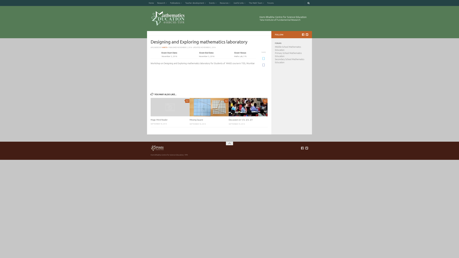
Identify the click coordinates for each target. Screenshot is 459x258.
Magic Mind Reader (159, 120)
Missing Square (196, 120)
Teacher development (194, 3)
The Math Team (255, 3)
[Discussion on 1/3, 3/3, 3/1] (248, 107)
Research (161, 3)
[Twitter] (307, 34)
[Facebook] (303, 34)
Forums (270, 3)
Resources (224, 3)
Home (151, 3)
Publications (175, 3)
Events (212, 3)
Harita (164, 47)
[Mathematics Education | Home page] (168, 18)
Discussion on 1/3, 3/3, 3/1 (241, 120)
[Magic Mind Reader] (170, 107)
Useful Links (239, 3)
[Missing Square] (209, 107)
